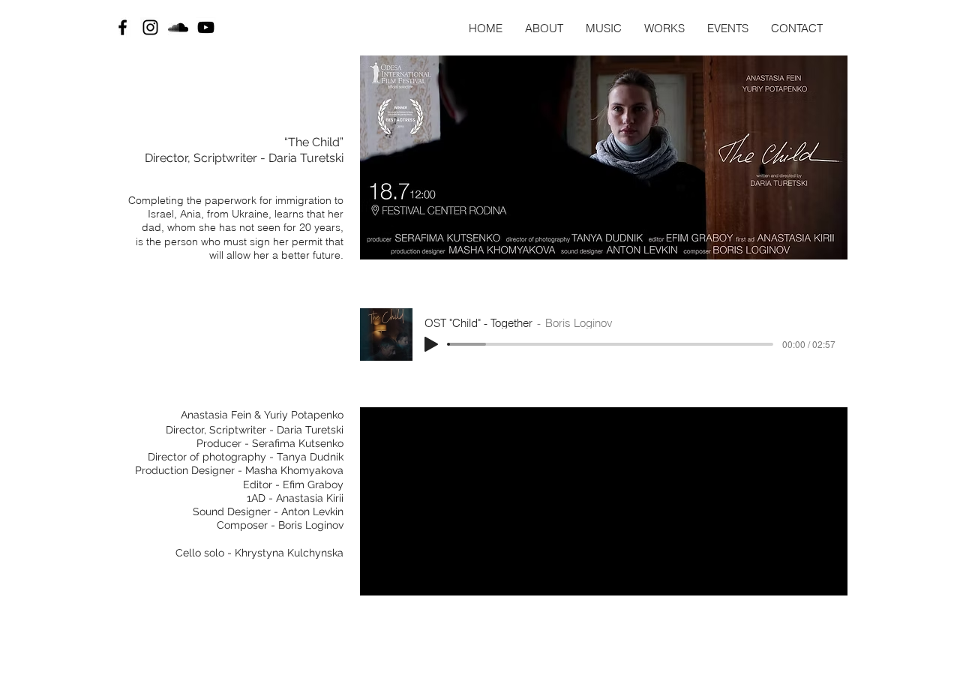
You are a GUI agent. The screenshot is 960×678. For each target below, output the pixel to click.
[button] (728, 28)
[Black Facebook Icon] (122, 27)
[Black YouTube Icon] (206, 27)
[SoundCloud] (178, 27)
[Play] (431, 344)
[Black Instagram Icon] (150, 27)
